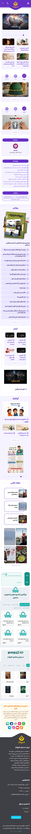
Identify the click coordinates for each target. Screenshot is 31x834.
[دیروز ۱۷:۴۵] (23, 56)
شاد (23, 723)
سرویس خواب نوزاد (15, 199)
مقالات (15, 208)
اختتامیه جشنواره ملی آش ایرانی (12, 519)
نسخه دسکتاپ (16, 817)
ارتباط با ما (25, 808)
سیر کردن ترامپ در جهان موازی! (18, 270)
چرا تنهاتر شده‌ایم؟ (8, 433)
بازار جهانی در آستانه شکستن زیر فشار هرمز (16, 283)
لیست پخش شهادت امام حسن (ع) (8, 640)
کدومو (11, 150)
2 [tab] (20, 35)
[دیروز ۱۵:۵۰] (23, 493)
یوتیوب (17, 727)
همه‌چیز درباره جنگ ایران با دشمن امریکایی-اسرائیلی (17, 244)
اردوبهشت (11, 696)
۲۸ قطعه (19, 625)
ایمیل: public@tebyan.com (19, 794)
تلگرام (9, 727)
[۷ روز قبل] (9, 350)
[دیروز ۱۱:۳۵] (8, 56)
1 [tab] (23, 35)
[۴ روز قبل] (21, 335)
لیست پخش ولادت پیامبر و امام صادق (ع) (23, 622)
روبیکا (15, 723)
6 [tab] (11, 35)
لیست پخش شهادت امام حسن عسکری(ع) (8, 622)
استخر (27, 696)
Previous (27, 22)
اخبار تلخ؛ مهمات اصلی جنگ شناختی (17, 317)
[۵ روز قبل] (9, 335)
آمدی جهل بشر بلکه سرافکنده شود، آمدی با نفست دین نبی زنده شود (9, 49)
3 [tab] (18, 35)
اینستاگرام (13, 727)
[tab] (24, 77)
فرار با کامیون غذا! (21, 297)
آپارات (19, 723)
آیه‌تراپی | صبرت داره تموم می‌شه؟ (22, 342)
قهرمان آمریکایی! (20, 389)
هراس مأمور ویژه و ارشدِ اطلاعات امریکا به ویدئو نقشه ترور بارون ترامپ (14, 255)
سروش (11, 723)
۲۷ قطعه (4, 643)
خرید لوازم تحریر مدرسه (21, 197)
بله (7, 723)
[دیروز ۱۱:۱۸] (9, 554)
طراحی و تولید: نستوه (14, 831)
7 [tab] (8, 35)
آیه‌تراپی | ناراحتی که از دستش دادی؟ (22, 357)
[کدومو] (11, 146)
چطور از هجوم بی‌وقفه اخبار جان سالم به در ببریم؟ (14, 181)
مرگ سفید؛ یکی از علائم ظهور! (19, 165)
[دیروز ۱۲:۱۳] (23, 519)
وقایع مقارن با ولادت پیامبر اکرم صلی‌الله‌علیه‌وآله (15, 168)
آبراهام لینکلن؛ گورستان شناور (19, 279)
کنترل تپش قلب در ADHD (20, 175)
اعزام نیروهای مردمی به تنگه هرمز (13, 493)
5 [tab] (13, 35)
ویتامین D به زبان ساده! (20, 177)
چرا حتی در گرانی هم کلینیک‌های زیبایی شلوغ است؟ (9, 64)
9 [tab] (6, 476)
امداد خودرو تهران (8, 197)
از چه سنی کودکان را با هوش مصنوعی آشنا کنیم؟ (15, 184)
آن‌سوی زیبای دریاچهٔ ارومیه (13, 506)
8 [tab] (6, 35)
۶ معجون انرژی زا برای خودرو (19, 186)
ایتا (21, 727)
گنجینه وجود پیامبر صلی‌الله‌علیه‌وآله (24, 49)
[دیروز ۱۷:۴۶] (15, 22)
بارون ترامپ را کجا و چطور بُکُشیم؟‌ (18, 274)
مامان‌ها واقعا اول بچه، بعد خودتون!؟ (23, 434)
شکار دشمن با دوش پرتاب (20, 293)
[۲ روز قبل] (15, 459)
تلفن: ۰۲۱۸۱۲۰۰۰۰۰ (23, 791)
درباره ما (26, 812)
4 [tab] (16, 35)
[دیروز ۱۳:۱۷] (23, 506)
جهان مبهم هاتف (9, 682)
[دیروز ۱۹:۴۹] (23, 42)
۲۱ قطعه (4, 625)
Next (4, 22)
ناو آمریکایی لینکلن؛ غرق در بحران (18, 302)
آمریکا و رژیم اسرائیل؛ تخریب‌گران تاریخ (16, 265)
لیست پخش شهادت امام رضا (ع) (23, 640)
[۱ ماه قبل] (15, 122)
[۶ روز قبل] (21, 350)
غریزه (27, 682)
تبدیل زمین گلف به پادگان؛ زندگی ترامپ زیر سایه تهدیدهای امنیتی (14, 311)
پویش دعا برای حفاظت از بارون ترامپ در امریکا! (15, 250)
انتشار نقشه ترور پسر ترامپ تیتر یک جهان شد (15, 261)
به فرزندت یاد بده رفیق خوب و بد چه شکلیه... (17, 420)
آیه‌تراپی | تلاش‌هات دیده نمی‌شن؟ (10, 342)
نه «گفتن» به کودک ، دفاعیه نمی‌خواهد (17, 179)
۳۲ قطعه (19, 643)
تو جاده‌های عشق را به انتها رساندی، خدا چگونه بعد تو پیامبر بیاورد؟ (23, 64)
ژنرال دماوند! (23, 288)
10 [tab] (4, 476)
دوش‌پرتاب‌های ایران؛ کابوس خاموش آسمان (15, 306)
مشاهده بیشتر (14, 99)
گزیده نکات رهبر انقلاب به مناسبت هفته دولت (15, 172)
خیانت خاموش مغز (22, 170)
